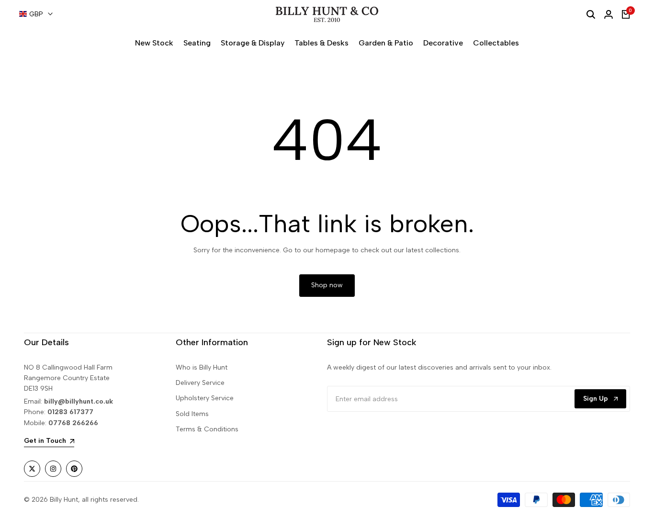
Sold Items (192, 414)
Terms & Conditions (207, 429)
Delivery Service (200, 383)
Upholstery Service (205, 398)
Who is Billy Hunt (201, 367)
